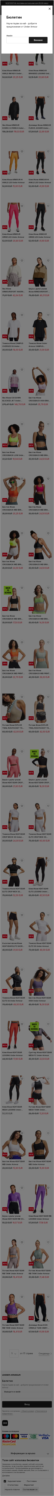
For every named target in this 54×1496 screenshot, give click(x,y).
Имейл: (9, 36)
